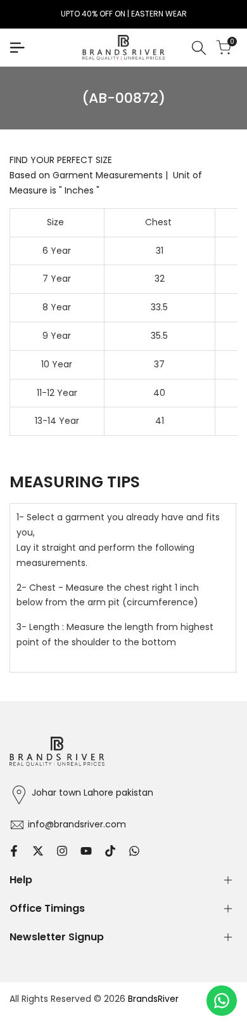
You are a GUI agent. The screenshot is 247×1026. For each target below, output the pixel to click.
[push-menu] (17, 47)
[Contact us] (221, 1000)
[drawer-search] (199, 48)
